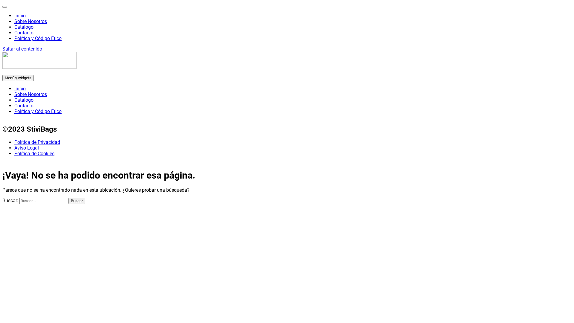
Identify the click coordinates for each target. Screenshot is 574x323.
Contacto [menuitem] (23, 33)
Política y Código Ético (38, 111)
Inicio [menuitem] (20, 16)
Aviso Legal (26, 148)
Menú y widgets (18, 78)
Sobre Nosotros (30, 94)
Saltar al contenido (22, 49)
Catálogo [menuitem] (23, 27)
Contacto (23, 106)
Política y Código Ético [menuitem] (38, 38)
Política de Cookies (34, 153)
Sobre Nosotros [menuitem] (30, 21)
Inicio (20, 89)
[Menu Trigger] (4, 7)
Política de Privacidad (37, 142)
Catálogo (23, 100)
